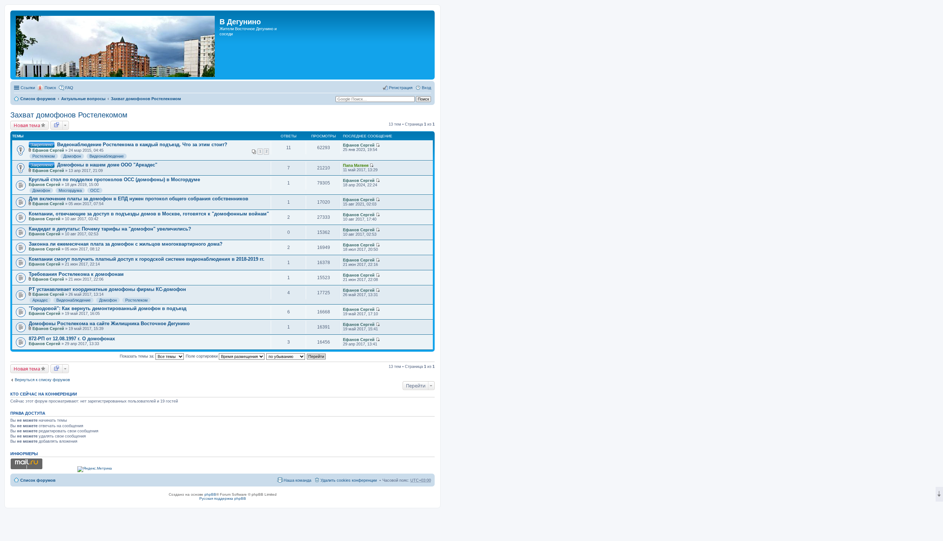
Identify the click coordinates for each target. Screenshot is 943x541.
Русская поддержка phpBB (222, 498)
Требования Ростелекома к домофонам (76, 274)
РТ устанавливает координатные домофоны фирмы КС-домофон (107, 289)
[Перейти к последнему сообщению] (378, 145)
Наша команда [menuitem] (297, 480)
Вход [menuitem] (426, 87)
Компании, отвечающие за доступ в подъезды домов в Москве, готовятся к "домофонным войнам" (149, 214)
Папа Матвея (355, 165)
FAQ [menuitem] (69, 87)
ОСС (94, 190)
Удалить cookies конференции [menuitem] (348, 480)
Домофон (72, 156)
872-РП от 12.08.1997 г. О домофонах (72, 338)
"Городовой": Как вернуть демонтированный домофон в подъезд (107, 308)
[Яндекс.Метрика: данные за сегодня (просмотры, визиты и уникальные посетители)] (94, 469)
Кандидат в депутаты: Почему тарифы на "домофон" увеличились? (110, 229)
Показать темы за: (137, 356)
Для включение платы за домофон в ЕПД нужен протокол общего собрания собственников (138, 198)
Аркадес (40, 300)
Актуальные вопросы (83, 98)
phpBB (210, 494)
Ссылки (28, 87)
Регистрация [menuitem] (401, 87)
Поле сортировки (202, 356)
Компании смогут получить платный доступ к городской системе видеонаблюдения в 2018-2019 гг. (146, 259)
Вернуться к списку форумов (42, 379)
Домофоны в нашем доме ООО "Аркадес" (107, 165)
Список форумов (38, 98)
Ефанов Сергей (48, 150)
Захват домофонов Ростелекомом (146, 98)
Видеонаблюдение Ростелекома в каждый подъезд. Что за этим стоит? (142, 144)
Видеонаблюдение (107, 156)
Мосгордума (70, 190)
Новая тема (27, 125)
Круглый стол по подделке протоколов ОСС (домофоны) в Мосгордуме (114, 179)
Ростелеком (43, 156)
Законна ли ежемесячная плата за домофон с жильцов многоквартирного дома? (125, 244)
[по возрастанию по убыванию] (286, 356)
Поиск (50, 87)
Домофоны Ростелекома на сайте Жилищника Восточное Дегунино (109, 323)
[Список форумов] (116, 45)
